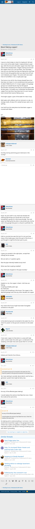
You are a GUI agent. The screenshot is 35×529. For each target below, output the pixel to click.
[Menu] (2, 2)
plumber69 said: (6, 369)
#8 (33, 318)
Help (20, 491)
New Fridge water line (11, 440)
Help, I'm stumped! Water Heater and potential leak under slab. (17, 448)
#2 (33, 150)
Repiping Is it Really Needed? (14, 456)
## (33, 165)
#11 (33, 365)
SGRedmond (7, 458)
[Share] (31, 59)
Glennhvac (5, 49)
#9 (33, 335)
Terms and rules (5, 491)
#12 (33, 388)
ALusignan (6, 474)
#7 (33, 302)
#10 (33, 352)
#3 (33, 212)
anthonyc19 (7, 451)
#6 (33, 280)
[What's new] (29, 2)
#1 (33, 59)
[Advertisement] (17, 22)
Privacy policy (13, 491)
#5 (33, 250)
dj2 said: (4, 411)
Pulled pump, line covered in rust (15, 473)
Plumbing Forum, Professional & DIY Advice (21, 442)
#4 (33, 233)
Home (23, 491)
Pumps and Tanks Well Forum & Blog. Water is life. (22, 474)
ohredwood (7, 442)
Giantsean (6, 467)
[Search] (33, 2)
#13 (33, 407)
